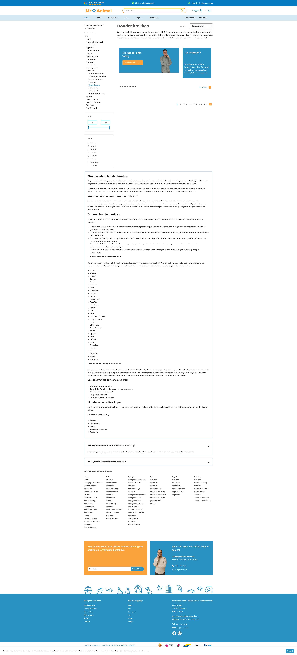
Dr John (92, 293)
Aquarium (153, 483)
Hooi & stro (132, 492)
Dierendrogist (95, 162)
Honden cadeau (91, 45)
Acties (86, 618)
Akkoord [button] (290, 651)
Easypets (94, 165)
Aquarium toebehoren (158, 494)
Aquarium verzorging (158, 497)
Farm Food (93, 302)
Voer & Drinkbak (112, 519)
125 (195, 104)
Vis (126, 18)
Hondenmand (90, 65)
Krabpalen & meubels (114, 509)
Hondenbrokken (94, 85)
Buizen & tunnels (134, 483)
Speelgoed (132, 515)
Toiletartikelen (133, 519)
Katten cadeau (111, 483)
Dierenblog (203, 18)
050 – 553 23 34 (180, 566)
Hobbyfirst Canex (96, 319)
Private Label (94, 345)
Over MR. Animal (90, 608)
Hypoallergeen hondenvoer (98, 76)
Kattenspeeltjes (111, 504)
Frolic (92, 311)
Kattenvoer (110, 507)
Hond (86, 18)
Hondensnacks (94, 88)
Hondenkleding (91, 59)
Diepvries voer (95, 423)
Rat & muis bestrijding (136, 512)
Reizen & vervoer (92, 99)
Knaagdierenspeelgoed (136, 480)
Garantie (132, 645)
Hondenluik (90, 62)
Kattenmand (110, 498)
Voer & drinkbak (91, 108)
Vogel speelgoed (178, 492)
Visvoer (153, 503)
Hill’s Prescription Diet (97, 316)
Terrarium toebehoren (202, 501)
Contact (87, 621)
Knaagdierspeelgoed (135, 504)
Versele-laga (94, 359)
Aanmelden (136, 569)
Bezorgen (124, 645)
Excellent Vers (95, 299)
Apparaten (89, 48)
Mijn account (88, 615)
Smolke (92, 356)
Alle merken (203, 87)
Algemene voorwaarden (92, 645)
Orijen (92, 336)
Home (86, 25)
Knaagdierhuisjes (134, 501)
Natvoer (93, 420)
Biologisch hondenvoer (96, 73)
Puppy (88, 39)
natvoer (168, 375)
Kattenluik (109, 495)
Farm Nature (94, 305)
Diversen (89, 53)
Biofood (93, 149)
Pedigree (93, 339)
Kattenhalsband (112, 492)
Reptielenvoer (199, 491)
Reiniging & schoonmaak (94, 42)
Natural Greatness (96, 328)
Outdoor (89, 96)
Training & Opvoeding (93, 102)
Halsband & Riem (92, 56)
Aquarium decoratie (157, 491)
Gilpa (92, 313)
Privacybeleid (106, 645)
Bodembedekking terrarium (200, 484)
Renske (92, 351)
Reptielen (153, 18)
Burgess (93, 279)
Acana (93, 143)
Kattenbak (110, 486)
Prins (92, 342)
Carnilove (94, 152)
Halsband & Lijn (134, 489)
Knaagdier (112, 18)
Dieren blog (88, 612)
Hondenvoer (98, 25)
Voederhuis (176, 486)
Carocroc (94, 156)
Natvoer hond (93, 91)
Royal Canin (94, 354)
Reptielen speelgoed (201, 489)
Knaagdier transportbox (136, 495)
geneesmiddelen (156, 501)
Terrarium (197, 494)
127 (205, 104)
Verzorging (90, 105)
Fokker (92, 308)
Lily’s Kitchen (94, 325)
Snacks (92, 426)
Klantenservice (190, 18)
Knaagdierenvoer (134, 498)
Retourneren (116, 645)
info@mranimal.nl (181, 570)
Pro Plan (93, 348)
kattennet (109, 501)
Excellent (93, 296)
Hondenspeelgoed (92, 68)
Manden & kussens (135, 509)
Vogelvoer (176, 495)
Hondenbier (92, 82)
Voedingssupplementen (96, 93)
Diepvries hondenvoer (96, 79)
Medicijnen (176, 483)
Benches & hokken (92, 50)
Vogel (138, 18)
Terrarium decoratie (201, 497)
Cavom (93, 159)
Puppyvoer (94, 432)
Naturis (92, 331)
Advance (94, 146)
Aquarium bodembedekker (156, 487)
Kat (98, 18)
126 (200, 104)
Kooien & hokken (134, 507)
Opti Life (93, 334)
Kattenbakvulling (112, 489)
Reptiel (130, 621)
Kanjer (92, 322)
